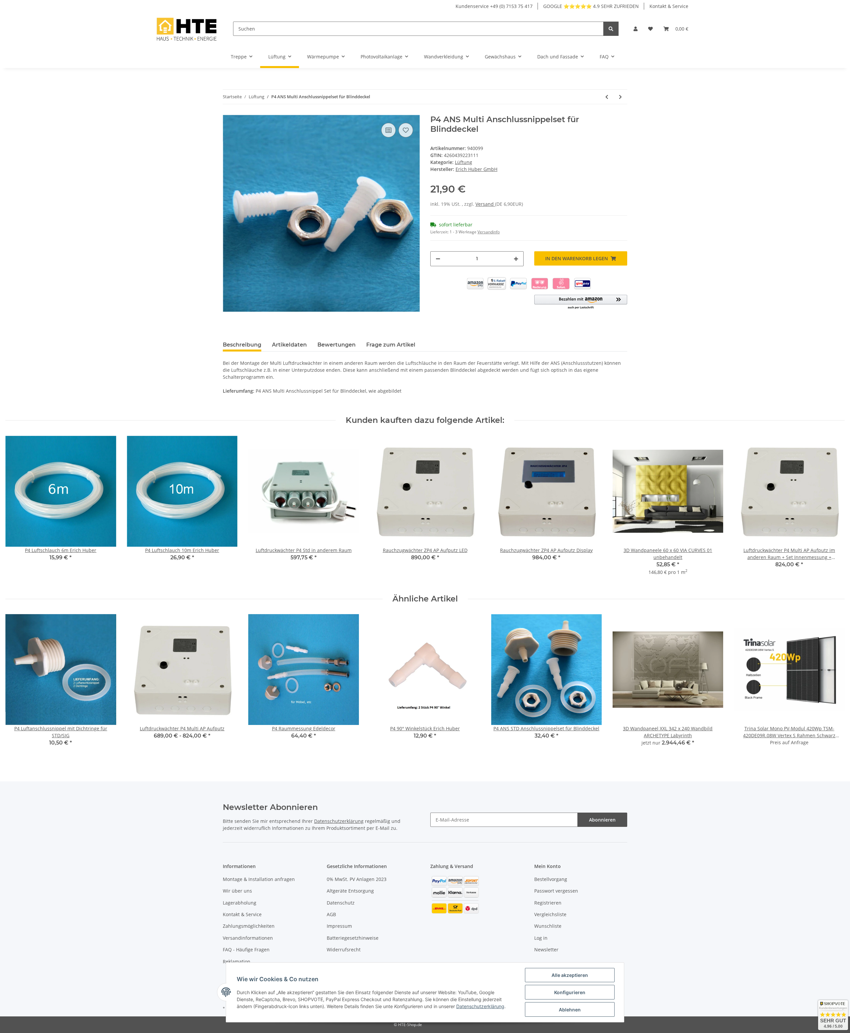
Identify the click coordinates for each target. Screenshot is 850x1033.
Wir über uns (237, 891)
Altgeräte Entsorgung (350, 891)
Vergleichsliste (550, 914)
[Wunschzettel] (650, 28)
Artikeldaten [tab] (289, 345)
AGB (331, 914)
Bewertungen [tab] (336, 345)
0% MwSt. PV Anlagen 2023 (356, 879)
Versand (485, 204)
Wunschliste (547, 926)
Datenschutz (341, 903)
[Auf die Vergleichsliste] (388, 130)
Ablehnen (570, 1009)
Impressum (339, 926)
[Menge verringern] (438, 259)
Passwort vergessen (556, 891)
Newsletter (546, 949)
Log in (541, 938)
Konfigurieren (569, 992)
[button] (635, 28)
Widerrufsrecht (344, 949)
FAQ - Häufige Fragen (246, 949)
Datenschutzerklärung (339, 821)
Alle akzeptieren (570, 975)
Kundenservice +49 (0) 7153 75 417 (494, 6)
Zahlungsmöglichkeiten (249, 926)
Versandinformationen (248, 938)
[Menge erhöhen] (516, 259)
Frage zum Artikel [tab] (390, 345)
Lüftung (463, 162)
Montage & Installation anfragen (259, 879)
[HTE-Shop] (186, 28)
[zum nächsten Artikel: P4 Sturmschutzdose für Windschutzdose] (620, 97)
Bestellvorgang (550, 879)
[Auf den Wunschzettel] (405, 130)
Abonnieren (602, 820)
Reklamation (236, 961)
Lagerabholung (239, 903)
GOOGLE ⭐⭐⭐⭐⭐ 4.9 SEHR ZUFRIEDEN (591, 6)
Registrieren (547, 903)
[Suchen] (611, 29)
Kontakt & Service (668, 6)
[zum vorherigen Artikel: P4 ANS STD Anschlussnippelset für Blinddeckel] (607, 97)
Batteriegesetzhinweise (353, 938)
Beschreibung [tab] (242, 345)
